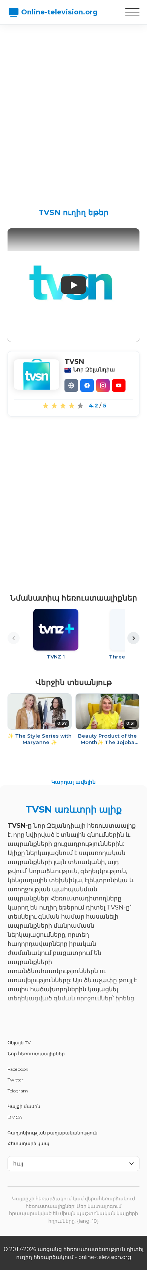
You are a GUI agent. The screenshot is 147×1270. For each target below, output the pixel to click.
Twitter (15, 1080)
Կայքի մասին (24, 1106)
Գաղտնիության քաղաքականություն (53, 1133)
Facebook (18, 1069)
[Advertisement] (73, 110)
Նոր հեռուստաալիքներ (36, 1053)
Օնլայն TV (19, 1042)
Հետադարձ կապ (28, 1143)
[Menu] (132, 12)
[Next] (133, 638)
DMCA (15, 1117)
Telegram (18, 1091)
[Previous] (14, 638)
